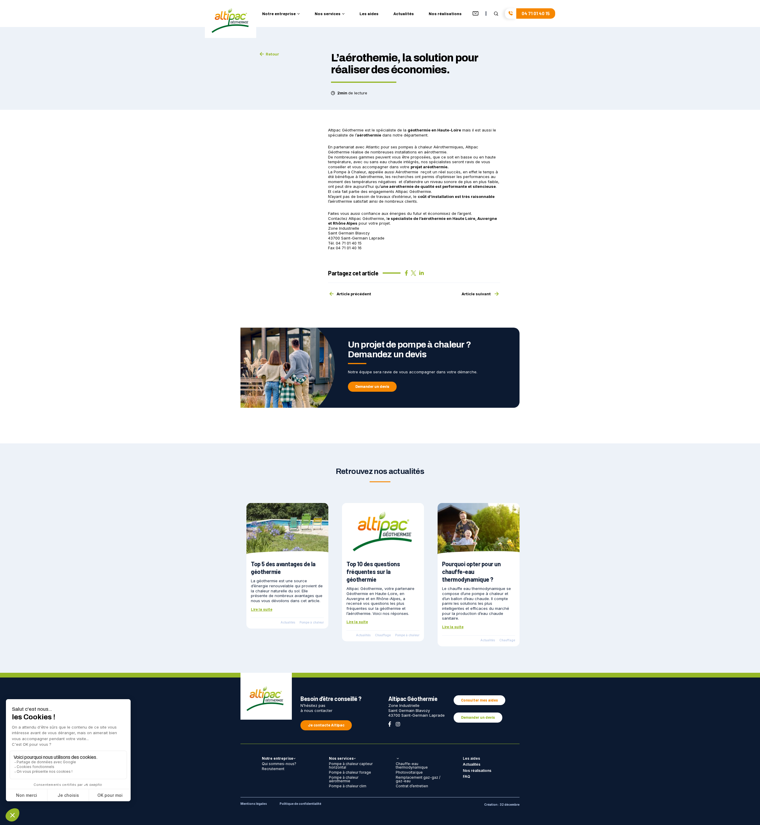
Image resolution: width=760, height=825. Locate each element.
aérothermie (401, 186)
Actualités (403, 14)
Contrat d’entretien (412, 786)
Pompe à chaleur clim (347, 786)
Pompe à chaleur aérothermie (343, 779)
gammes (366, 157)
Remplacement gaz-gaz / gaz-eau (418, 779)
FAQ (466, 776)
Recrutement (273, 769)
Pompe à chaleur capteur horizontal (351, 765)
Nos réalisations (445, 14)
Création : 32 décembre (502, 804)
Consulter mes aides (479, 700)
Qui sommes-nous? (279, 763)
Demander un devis (372, 386)
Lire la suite (261, 609)
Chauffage (383, 635)
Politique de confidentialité (300, 803)
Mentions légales (253, 803)
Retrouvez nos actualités (380, 471)
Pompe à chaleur (312, 622)
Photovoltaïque (409, 772)
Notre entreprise (279, 14)
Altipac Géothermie (366, 218)
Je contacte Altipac (326, 725)
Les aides (369, 14)
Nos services (328, 14)
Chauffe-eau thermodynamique (412, 765)
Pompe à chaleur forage (350, 772)
